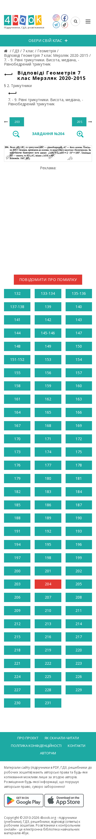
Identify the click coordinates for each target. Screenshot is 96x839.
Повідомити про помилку (48, 279)
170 (17, 438)
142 (48, 319)
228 (48, 689)
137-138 (17, 306)
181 (78, 478)
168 (48, 425)
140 (78, 306)
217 (78, 636)
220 (78, 649)
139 (48, 306)
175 (78, 451)
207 (48, 597)
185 (17, 504)
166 (78, 412)
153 (48, 359)
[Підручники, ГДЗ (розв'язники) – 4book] (6, 50)
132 (17, 293)
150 (78, 346)
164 (17, 412)
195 (48, 544)
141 (17, 319)
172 (78, 438)
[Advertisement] (48, 218)
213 (48, 623)
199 (78, 557)
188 (17, 517)
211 (78, 610)
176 (17, 465)
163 (78, 398)
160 (78, 385)
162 (48, 398)
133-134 (48, 293)
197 (17, 557)
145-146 (48, 332)
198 (48, 557)
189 (48, 517)
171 (48, 438)
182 (17, 491)
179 (17, 478)
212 (17, 623)
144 (17, 332)
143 (78, 319)
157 (78, 372)
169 (78, 425)
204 (48, 583)
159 (48, 385)
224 (17, 676)
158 (17, 385)
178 (78, 465)
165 (48, 412)
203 (17, 583)
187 (78, 504)
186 (48, 504)
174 (48, 451)
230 (17, 702)
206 (17, 597)
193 (78, 531)
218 (17, 649)
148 (17, 346)
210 (48, 610)
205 (78, 583)
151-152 (17, 359)
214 (78, 623)
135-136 (79, 293)
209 (17, 610)
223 (78, 663)
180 (48, 478)
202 (78, 570)
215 (17, 636)
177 (48, 465)
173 (17, 451)
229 (78, 689)
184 (78, 491)
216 (48, 636)
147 (78, 332)
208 (78, 597)
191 (17, 531)
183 (48, 491)
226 (78, 676)
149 (48, 346)
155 (17, 372)
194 (17, 544)
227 (17, 689)
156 (48, 372)
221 (17, 663)
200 (17, 570)
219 (48, 649)
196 (78, 544)
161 (17, 398)
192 (48, 531)
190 (78, 517)
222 (48, 663)
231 (48, 702)
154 (78, 359)
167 (17, 425)
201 (48, 570)
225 (48, 676)
